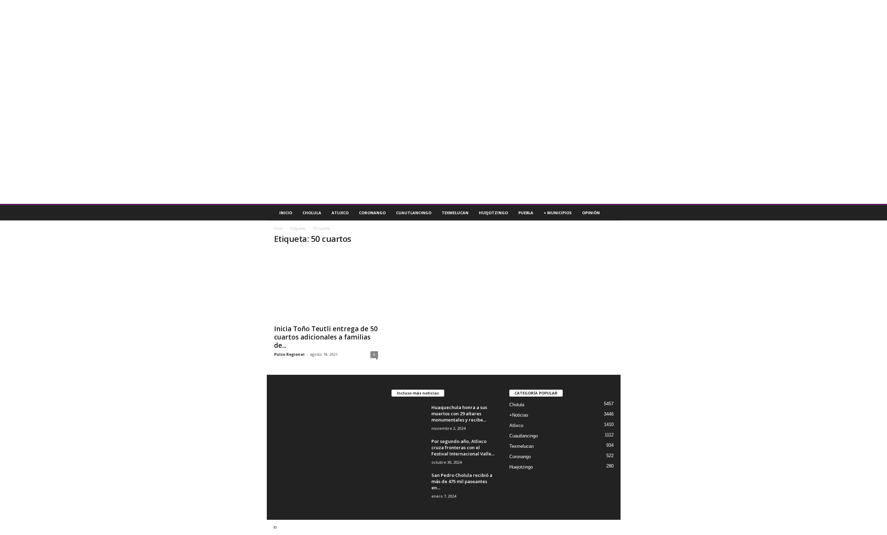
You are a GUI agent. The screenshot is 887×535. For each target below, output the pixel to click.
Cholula (311, 212)
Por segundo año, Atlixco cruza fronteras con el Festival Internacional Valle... (462, 447)
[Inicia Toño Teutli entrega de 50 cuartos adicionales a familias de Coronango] (326, 285)
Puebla (525, 212)
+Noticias (518, 415)
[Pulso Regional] (443, 102)
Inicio (285, 212)
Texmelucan (455, 212)
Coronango (372, 212)
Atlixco (340, 212)
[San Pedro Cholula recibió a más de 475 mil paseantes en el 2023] (409, 485)
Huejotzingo (493, 212)
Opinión (591, 212)
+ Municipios (558, 212)
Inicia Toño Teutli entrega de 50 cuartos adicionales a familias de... (326, 337)
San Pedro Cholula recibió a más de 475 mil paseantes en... (461, 481)
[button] (610, 212)
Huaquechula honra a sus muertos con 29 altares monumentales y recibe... (459, 413)
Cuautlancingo (413, 212)
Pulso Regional (289, 354)
